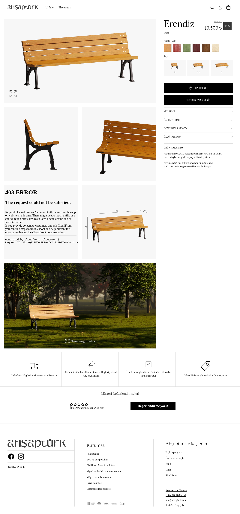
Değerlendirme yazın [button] (153, 406)
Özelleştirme (172, 120)
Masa (168, 469)
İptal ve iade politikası (97, 459)
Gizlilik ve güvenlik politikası (101, 465)
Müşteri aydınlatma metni (99, 477)
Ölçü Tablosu (172, 136)
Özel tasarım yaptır (175, 458)
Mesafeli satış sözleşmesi (99, 488)
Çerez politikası (94, 483)
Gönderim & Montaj (176, 128)
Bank (168, 464)
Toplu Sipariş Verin (198, 100)
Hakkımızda (93, 453)
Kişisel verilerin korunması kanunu (104, 471)
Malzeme (169, 111)
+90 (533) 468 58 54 (176, 495)
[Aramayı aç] (212, 7)
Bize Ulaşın (171, 475)
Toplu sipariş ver (174, 452)
